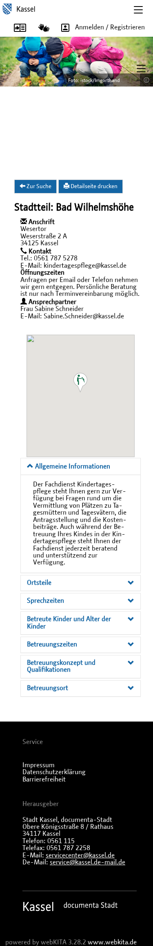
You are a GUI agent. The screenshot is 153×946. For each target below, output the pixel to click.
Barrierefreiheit (44, 779)
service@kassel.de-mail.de (87, 862)
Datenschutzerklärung (54, 772)
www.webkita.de (112, 942)
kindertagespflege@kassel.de (85, 265)
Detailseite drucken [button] (93, 186)
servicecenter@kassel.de (80, 855)
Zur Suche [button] (38, 186)
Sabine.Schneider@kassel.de (84, 316)
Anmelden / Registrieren (110, 27)
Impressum (38, 765)
